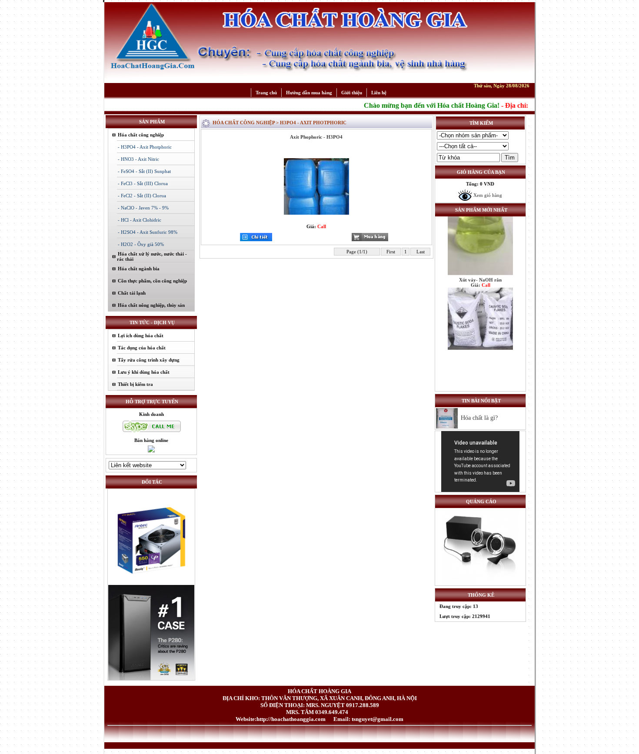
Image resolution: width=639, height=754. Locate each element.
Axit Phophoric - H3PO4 (316, 137)
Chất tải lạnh (132, 293)
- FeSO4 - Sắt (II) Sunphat (144, 171)
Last (420, 251)
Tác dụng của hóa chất (142, 347)
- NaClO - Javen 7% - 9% (143, 207)
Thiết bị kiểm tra (135, 384)
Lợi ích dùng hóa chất (140, 335)
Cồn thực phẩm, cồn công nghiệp (152, 280)
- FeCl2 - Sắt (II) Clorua (142, 195)
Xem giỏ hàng (487, 195)
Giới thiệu (351, 92)
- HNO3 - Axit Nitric (138, 159)
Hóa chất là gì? (479, 418)
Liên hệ (378, 92)
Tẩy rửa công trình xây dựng (149, 359)
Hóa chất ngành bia (139, 268)
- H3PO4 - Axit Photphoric (145, 146)
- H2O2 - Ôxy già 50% (141, 244)
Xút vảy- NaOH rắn (480, 265)
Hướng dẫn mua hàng (309, 92)
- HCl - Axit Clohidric (139, 220)
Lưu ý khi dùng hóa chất (144, 372)
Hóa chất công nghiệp (141, 134)
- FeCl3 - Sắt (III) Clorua (143, 183)
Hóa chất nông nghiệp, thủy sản (151, 305)
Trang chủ (266, 92)
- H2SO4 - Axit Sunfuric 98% (147, 232)
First (390, 251)
